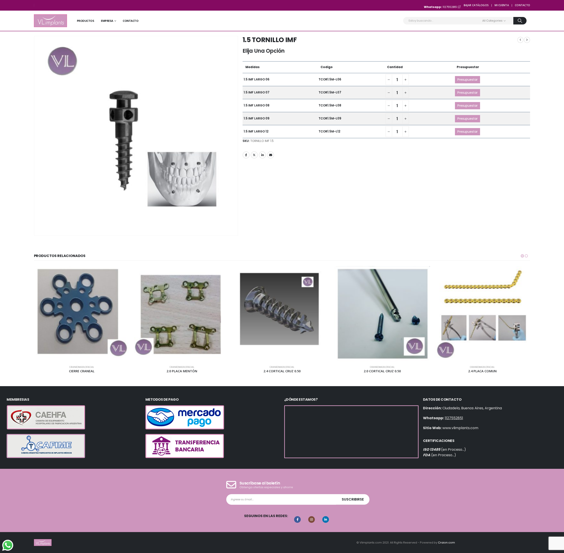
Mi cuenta (502, 5)
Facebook (246, 154)
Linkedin (325, 519)
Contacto (522, 5)
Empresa (107, 21)
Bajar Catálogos (476, 5)
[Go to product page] (84, 314)
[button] (522, 256)
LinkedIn (262, 154)
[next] (527, 40)
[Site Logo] (50, 20)
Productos (85, 21)
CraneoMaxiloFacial (84, 367)
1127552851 (450, 7)
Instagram (311, 519)
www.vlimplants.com (460, 427)
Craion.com (446, 542)
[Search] (520, 20)
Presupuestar (467, 79)
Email (270, 154)
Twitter (254, 154)
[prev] (520, 40)
